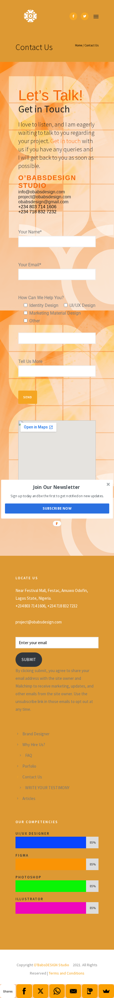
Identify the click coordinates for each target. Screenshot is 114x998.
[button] (56, 486)
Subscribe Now (57, 508)
